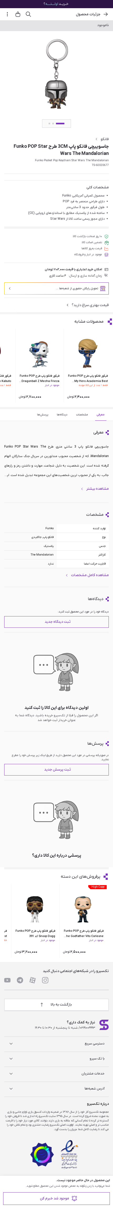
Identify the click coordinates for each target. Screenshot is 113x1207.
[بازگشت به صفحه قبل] (105, 14)
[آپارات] (32, 980)
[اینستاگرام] (45, 980)
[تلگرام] (20, 980)
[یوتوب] (7, 980)
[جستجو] (28, 14)
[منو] (7, 14)
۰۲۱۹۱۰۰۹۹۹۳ (87, 1028)
